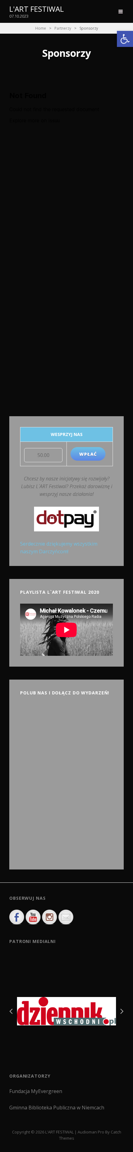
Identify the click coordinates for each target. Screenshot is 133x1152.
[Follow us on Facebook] (16, 917)
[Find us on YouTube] (33, 917)
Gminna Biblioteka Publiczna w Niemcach (56, 1107)
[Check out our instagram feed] (49, 917)
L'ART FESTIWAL (36, 9)
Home (40, 28)
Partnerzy (62, 28)
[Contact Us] (65, 917)
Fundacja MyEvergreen (35, 1091)
